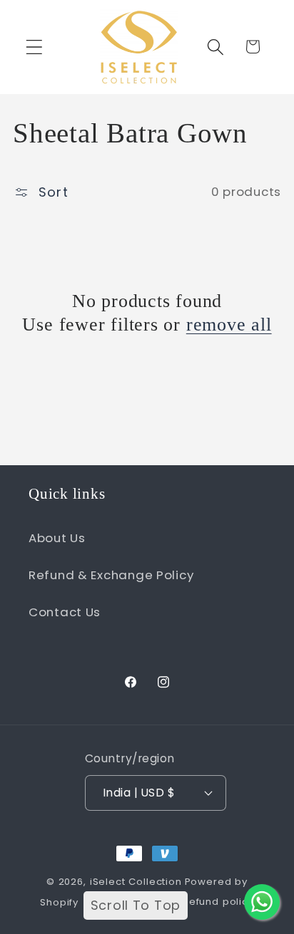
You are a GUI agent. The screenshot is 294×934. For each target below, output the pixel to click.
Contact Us (65, 612)
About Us (57, 537)
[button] (35, 47)
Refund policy (218, 901)
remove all (229, 324)
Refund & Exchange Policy (111, 574)
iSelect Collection (136, 881)
